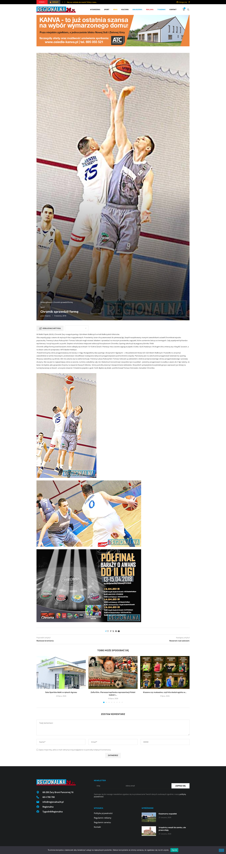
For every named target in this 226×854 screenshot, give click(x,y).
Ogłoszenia (137, 9)
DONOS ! (42, 2)
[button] (62, 2)
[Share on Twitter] (113, 631)
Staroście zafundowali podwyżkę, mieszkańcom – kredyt (88, 2)
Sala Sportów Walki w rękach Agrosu (61, 692)
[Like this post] (108, 631)
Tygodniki (161, 9)
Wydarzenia (95, 9)
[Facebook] (189, 2)
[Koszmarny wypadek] (149, 817)
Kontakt (173, 9)
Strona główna (46, 302)
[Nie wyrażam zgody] (221, 850)
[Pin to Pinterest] (116, 631)
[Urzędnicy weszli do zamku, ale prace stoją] (149, 831)
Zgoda (174, 850)
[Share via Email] (119, 631)
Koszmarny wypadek (168, 814)
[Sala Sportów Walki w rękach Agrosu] (61, 672)
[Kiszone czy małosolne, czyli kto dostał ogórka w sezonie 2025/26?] (165, 672)
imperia (47, 316)
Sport (106, 9)
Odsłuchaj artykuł (52, 328)
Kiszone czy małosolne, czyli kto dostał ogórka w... (165, 692)
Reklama (149, 9)
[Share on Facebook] (110, 631)
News (115, 9)
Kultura (125, 9)
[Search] (188, 9)
